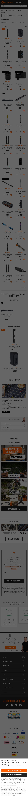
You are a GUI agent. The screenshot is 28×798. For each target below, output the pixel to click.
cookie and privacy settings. (11, 765)
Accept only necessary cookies (14, 775)
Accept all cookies (13, 771)
